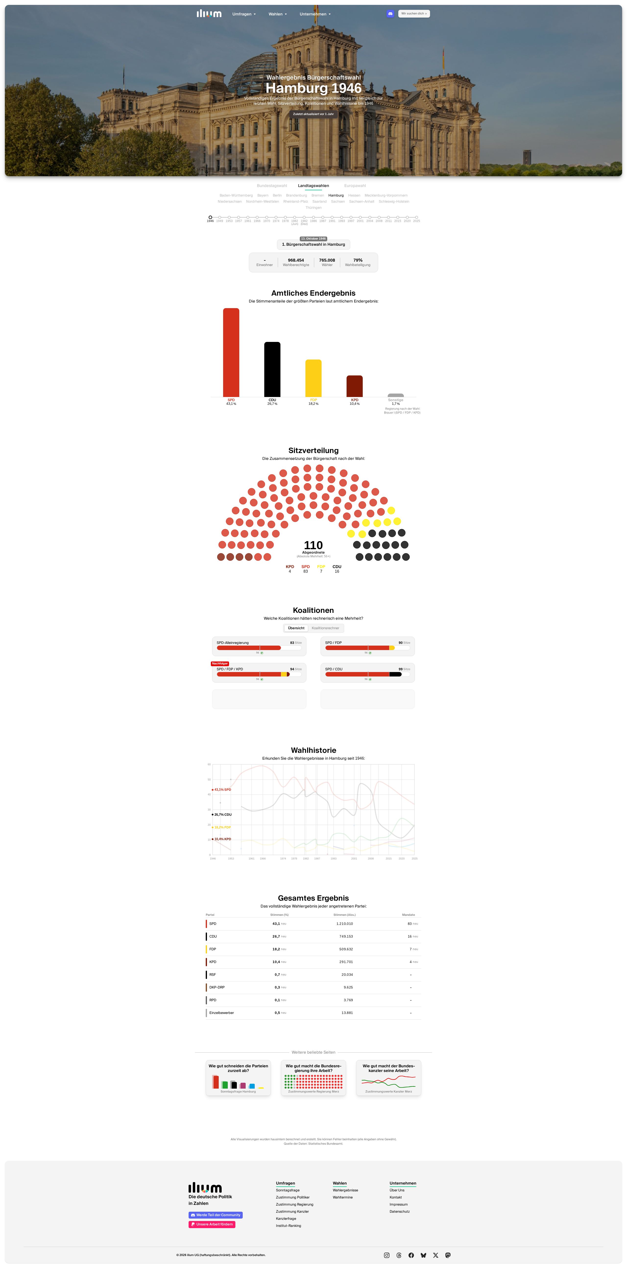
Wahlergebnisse (345, 1190)
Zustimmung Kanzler (292, 1212)
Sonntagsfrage (288, 1190)
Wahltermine (343, 1197)
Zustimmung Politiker (293, 1197)
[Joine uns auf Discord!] (390, 14)
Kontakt (396, 1197)
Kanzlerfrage (286, 1219)
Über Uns (397, 1190)
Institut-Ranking (288, 1226)
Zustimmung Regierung (295, 1205)
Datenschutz (400, 1212)
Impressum (399, 1205)
